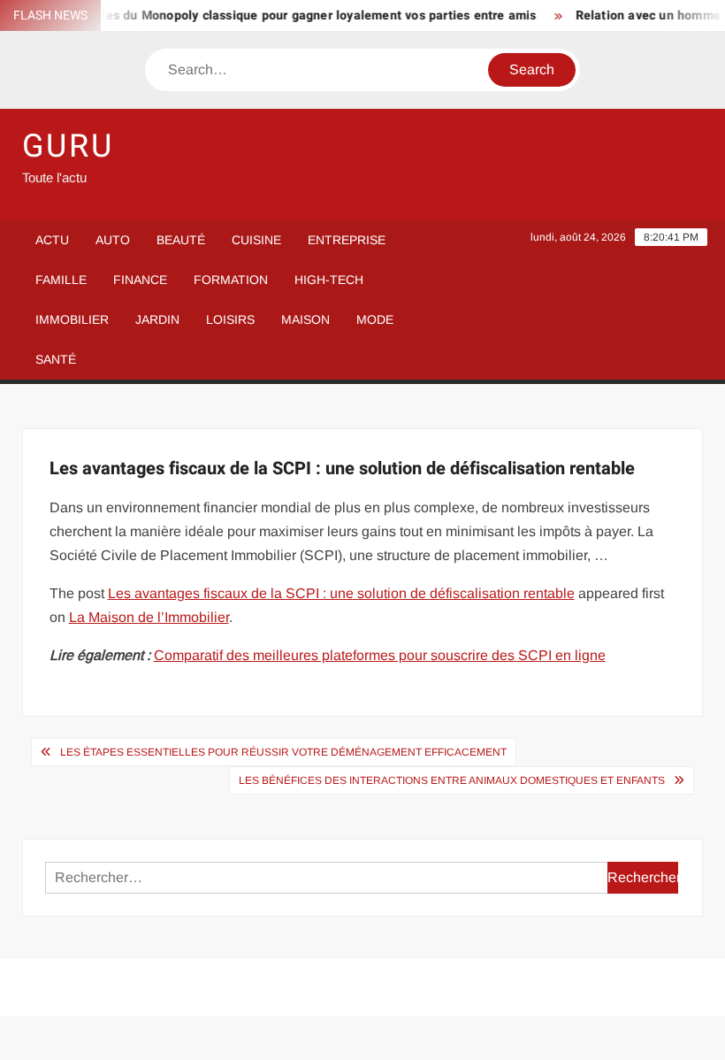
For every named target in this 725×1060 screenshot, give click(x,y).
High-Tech (328, 280)
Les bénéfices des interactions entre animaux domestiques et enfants (452, 780)
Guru (68, 146)
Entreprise (346, 240)
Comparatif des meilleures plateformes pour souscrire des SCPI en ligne (380, 655)
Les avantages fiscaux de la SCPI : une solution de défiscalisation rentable (341, 593)
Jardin (157, 319)
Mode (374, 319)
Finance (140, 280)
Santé (55, 359)
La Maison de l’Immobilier (149, 617)
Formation (231, 280)
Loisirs (230, 319)
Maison (305, 319)
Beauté (180, 240)
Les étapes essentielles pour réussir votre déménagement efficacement (283, 752)
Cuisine (256, 240)
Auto (112, 240)
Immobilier (72, 319)
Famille (61, 280)
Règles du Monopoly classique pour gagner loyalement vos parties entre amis (301, 15)
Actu (52, 240)
